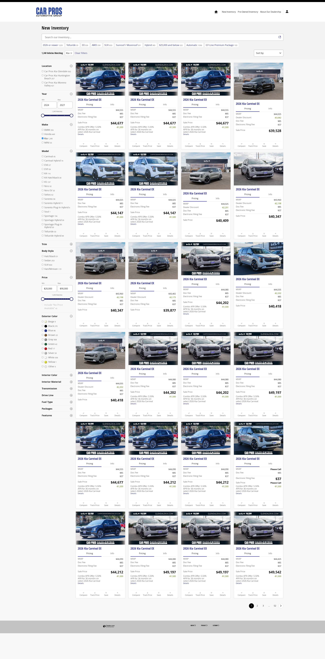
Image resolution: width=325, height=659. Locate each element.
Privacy (203, 625)
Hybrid (150, 45)
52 (275, 605)
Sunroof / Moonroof (128, 45)
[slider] (43, 115)
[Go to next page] (280, 605)
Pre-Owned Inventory (248, 11)
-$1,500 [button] (119, 127)
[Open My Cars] (286, 12)
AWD (96, 45)
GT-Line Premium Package (221, 45)
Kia (67, 53)
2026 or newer (53, 45)
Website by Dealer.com (109, 626)
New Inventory (229, 11)
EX (85, 45)
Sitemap (215, 625)
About (192, 625)
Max (59, 100)
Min (43, 100)
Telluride (72, 45)
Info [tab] (112, 104)
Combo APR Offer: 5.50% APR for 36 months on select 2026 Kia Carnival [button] (89, 130)
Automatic (194, 45)
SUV (108, 45)
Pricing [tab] (89, 104)
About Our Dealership (270, 11)
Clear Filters (81, 53)
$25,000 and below (171, 45)
